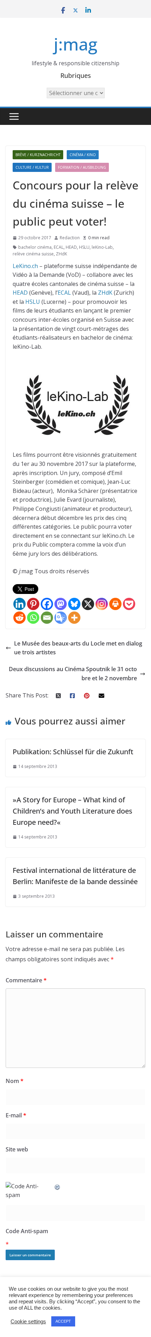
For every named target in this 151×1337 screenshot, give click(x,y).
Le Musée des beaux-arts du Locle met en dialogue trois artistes (78, 648)
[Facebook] (47, 604)
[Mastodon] (60, 604)
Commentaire (26, 980)
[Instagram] (102, 604)
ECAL (59, 247)
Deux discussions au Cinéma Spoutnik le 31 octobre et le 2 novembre (73, 673)
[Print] (115, 604)
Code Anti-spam (27, 1231)
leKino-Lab (102, 247)
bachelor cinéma (35, 247)
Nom (15, 1081)
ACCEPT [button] (63, 1321)
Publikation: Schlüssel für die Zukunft (73, 751)
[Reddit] (19, 617)
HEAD (71, 247)
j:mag (75, 44)
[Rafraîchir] (57, 1186)
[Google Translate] (60, 617)
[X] (88, 604)
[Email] (47, 617)
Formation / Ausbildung (82, 167)
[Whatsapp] (33, 617)
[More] (74, 617)
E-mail (16, 1115)
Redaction (70, 238)
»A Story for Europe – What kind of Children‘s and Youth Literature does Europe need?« (72, 811)
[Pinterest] (33, 604)
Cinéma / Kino (83, 154)
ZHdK (61, 254)
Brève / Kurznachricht (37, 154)
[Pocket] (129, 604)
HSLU (84, 247)
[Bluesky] (74, 604)
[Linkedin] (19, 604)
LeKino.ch (25, 266)
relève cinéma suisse (33, 254)
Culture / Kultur (32, 167)
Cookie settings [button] (28, 1321)
